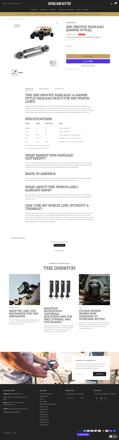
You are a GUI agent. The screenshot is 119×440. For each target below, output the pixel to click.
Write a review (59, 245)
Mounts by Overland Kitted (66, 9)
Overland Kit (43, 9)
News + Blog (43, 401)
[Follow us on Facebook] (96, 398)
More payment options (88, 65)
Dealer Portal (43, 412)
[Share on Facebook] (71, 69)
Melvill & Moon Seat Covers (39, 14)
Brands (78, 9)
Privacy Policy (44, 414)
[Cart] (115, 3)
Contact (42, 399)
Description (29, 89)
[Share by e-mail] (78, 69)
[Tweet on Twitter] (76, 69)
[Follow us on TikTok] (105, 398)
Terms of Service (44, 422)
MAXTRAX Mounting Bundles (70, 14)
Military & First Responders (47, 404)
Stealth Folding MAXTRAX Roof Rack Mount (90, 14)
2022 (14, 433)
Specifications (44, 89)
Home (4, 19)
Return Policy (44, 417)
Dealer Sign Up (44, 409)
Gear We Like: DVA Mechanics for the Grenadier (23, 313)
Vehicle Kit (53, 9)
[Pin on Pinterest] (73, 69)
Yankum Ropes (71, 22)
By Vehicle (34, 9)
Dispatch (85, 9)
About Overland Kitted (46, 394)
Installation (59, 89)
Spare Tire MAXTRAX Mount (25, 14)
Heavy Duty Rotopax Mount (55, 14)
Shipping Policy (44, 419)
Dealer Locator (44, 406)
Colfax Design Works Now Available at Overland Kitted (92, 315)
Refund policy (44, 424)
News (80, 307)
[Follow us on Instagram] (101, 398)
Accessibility (43, 396)
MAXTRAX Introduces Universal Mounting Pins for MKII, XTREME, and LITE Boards (58, 315)
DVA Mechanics (13, 307)
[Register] (81, 398)
